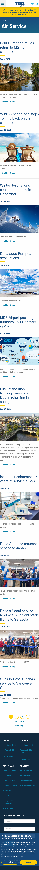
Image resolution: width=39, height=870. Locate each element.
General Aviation (26, 770)
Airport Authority (26, 781)
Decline (10, 862)
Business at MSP (8, 781)
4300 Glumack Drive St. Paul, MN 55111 (9, 747)
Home (3, 20)
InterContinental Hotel (28, 786)
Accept (28, 862)
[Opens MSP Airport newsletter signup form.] (35, 9)
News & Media (7, 808)
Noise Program (25, 776)
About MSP (6, 776)
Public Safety (7, 796)
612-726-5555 (7, 757)
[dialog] (19, 849)
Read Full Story (8, 101)
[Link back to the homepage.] (20, 4)
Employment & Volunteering (7, 802)
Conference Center (9, 786)
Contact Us (6, 791)
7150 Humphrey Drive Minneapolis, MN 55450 (28, 749)
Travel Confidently (9, 770)
